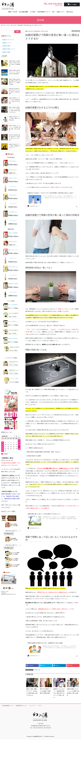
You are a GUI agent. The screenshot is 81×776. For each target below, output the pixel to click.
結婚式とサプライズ (8, 39)
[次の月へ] (19, 436)
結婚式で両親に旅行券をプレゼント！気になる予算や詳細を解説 (14, 72)
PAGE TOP (77, 751)
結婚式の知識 (76, 31)
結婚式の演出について (8, 49)
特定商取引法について (21, 705)
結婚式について (6, 42)
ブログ (39, 705)
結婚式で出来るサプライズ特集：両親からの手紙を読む (14, 118)
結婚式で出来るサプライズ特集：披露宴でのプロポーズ (14, 146)
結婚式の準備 (6, 46)
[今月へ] (16, 436)
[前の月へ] (13, 436)
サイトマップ (32, 705)
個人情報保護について (7, 705)
